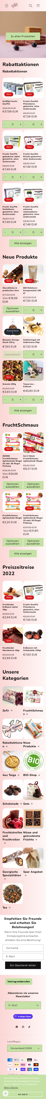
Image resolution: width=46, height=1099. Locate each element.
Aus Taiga (9, 775)
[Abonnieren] (37, 1005)
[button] (6, 5)
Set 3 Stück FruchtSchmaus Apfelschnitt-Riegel (33, 458)
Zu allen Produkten (23, 36)
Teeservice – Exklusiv (29, 385)
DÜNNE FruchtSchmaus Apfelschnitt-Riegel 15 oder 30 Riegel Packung (12, 461)
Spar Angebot (33, 872)
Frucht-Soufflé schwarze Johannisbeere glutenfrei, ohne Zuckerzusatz (31, 212)
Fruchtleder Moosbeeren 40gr (11, 649)
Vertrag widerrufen (18, 981)
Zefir (6, 710)
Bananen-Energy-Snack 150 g (11, 341)
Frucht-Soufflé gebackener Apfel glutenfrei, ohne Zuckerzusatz (11, 158)
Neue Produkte (29, 744)
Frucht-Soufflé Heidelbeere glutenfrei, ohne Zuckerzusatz (11, 211)
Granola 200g (9, 384)
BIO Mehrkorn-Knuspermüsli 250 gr (32, 290)
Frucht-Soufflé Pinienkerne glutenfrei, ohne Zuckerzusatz (31, 105)
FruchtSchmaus (33, 712)
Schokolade (11, 804)
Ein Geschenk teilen (23, 965)
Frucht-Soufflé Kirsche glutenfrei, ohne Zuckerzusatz (32, 156)
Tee (5, 908)
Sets (26, 804)
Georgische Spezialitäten (12, 873)
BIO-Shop (30, 775)
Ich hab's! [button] (23, 1094)
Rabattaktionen (12, 744)
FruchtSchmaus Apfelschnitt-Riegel (12, 516)
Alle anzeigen (23, 243)
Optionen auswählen (12, 310)
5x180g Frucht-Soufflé (10, 102)
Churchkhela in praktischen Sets (11, 289)
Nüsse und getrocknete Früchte (31, 836)
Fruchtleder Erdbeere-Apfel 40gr (10, 607)
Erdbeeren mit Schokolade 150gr (32, 649)
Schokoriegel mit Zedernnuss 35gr (31, 341)
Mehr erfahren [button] (11, 1088)
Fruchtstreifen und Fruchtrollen (12, 836)
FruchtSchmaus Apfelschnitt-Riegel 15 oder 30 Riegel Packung (33, 519)
